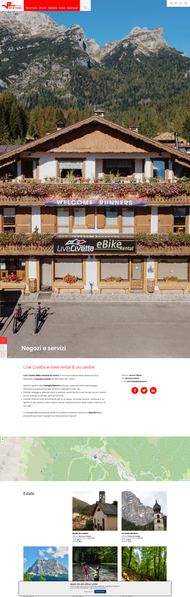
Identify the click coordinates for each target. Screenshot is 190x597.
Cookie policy (102, 588)
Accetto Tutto (100, 591)
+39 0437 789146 (135, 375)
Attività (42, 8)
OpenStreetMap (185, 480)
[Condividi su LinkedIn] (153, 394)
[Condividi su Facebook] (134, 394)
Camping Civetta (43, 379)
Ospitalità (52, 8)
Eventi (62, 8)
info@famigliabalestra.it (137, 381)
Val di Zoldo (31, 8)
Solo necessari (88, 591)
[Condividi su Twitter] (144, 394)
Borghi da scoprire (80, 533)
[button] (95, 457)
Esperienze (72, 8)
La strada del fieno (130, 533)
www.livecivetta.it (132, 378)
